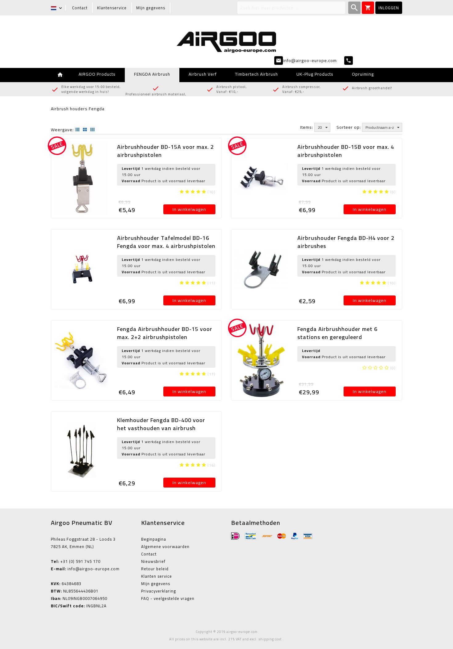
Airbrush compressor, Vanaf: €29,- (302, 89)
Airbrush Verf (203, 74)
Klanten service (156, 576)
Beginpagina (153, 539)
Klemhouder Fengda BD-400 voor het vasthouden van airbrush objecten (161, 428)
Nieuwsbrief (153, 561)
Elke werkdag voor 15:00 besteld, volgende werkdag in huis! (91, 89)
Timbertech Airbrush (256, 74)
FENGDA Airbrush (152, 74)
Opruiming (363, 74)
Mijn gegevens (150, 7)
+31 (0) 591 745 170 (75, 561)
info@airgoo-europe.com (85, 568)
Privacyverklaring (158, 591)
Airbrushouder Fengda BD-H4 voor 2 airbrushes (345, 242)
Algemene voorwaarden (165, 546)
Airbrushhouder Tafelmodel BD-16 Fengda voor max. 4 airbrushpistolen (166, 242)
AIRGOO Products (97, 74)
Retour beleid (155, 568)
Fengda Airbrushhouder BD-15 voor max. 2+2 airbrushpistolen (164, 333)
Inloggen (388, 7)
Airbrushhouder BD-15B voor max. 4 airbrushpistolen (345, 151)
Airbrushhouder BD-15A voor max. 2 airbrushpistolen (165, 151)
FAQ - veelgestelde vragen (167, 598)
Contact (80, 7)
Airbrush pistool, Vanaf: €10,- (231, 89)
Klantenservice (112, 7)
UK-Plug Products (314, 74)
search (354, 7)
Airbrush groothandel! (372, 88)
